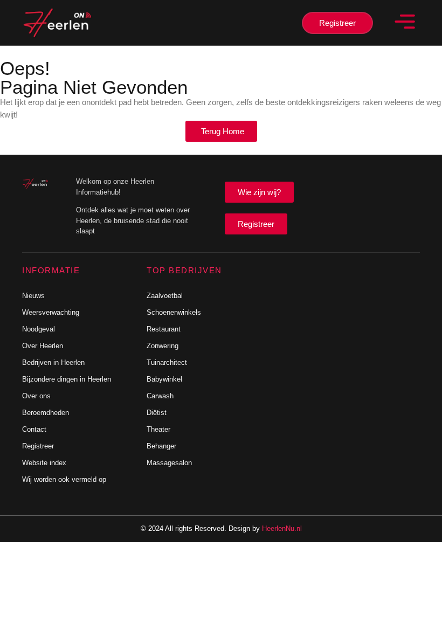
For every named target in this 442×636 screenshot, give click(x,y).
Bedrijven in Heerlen (53, 362)
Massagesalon (169, 463)
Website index (44, 463)
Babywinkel (164, 379)
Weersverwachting (50, 312)
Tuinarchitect (167, 362)
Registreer (38, 446)
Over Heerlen (42, 346)
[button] (404, 22)
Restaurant (164, 329)
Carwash (160, 396)
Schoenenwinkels (174, 312)
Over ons (36, 396)
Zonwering (162, 346)
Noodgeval (38, 329)
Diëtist (157, 413)
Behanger (161, 446)
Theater (158, 429)
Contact (34, 429)
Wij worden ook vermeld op (64, 479)
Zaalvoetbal (165, 296)
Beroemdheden (45, 413)
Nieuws (33, 296)
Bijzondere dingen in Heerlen (66, 379)
